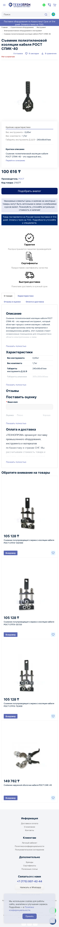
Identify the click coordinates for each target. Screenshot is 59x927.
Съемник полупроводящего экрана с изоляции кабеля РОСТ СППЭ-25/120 (29, 623)
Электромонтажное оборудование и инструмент (23, 31)
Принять (29, 916)
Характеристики (26, 296)
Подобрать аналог (29, 191)
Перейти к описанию (15, 160)
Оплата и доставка (35, 302)
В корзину (11, 553)
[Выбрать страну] (53, 14)
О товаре (8, 296)
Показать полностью (16, 346)
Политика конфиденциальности (29, 846)
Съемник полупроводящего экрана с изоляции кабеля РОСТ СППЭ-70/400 (29, 704)
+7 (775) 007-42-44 (29, 881)
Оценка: (10, 415)
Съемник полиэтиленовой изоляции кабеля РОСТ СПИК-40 (27, 34)
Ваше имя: (13, 402)
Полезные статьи (29, 869)
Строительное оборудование (22, 27)
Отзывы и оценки (12, 302)
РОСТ (21, 179)
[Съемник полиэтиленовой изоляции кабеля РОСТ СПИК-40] (29, 89)
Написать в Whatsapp (30, 887)
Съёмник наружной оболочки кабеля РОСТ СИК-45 (28, 785)
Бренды (29, 862)
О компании (29, 827)
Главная (4, 27)
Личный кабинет (29, 843)
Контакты (29, 830)
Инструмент (41, 27)
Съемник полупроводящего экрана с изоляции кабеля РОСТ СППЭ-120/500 (29, 541)
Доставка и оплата (29, 823)
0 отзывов (18, 53)
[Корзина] (54, 5)
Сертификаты (29, 865)
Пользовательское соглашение (29, 849)
